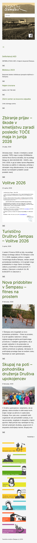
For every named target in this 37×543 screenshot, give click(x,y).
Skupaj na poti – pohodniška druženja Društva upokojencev (18, 371)
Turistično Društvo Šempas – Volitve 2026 (17, 236)
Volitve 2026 (14, 182)
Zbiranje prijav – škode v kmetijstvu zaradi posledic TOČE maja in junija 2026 (18, 129)
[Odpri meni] (3, 47)
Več (3, 65)
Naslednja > (31, 436)
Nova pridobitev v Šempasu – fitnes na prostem (17, 289)
